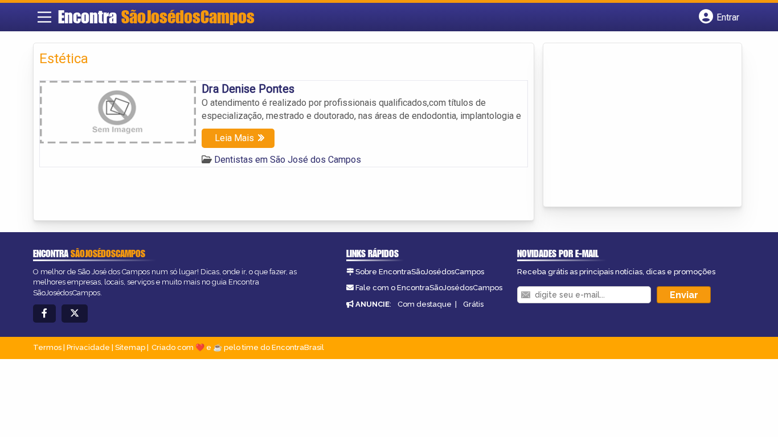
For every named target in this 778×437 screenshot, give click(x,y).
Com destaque (425, 304)
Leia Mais (234, 138)
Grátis (473, 304)
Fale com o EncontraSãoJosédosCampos (428, 287)
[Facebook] (44, 313)
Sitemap (130, 347)
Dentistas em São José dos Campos (287, 159)
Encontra (156, 16)
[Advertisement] (634, 126)
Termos (47, 347)
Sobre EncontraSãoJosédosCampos (419, 271)
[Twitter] (75, 313)
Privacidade (88, 347)
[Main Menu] (44, 17)
